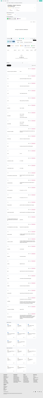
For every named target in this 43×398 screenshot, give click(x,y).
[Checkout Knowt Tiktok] (33, 391)
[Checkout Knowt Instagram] (35, 391)
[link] (11, 326)
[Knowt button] (34, 7)
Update (34, 47)
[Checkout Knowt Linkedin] (41, 391)
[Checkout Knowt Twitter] (39, 391)
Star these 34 (34, 65)
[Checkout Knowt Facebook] (37, 391)
